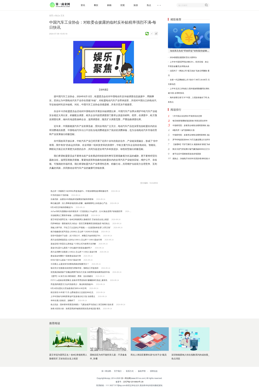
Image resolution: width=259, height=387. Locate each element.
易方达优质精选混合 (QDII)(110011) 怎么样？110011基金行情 (76, 240)
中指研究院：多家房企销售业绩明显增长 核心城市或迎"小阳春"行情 (201, 125)
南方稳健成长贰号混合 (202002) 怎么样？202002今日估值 (74, 232)
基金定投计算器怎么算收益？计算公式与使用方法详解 (73, 244)
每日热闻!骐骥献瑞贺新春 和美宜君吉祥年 (190, 120)
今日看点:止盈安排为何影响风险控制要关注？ (70, 264)
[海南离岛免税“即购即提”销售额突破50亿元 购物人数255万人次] (189, 35)
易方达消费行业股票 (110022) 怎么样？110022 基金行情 (74, 252)
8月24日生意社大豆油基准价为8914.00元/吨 (69, 288)
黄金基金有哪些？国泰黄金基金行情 (66, 256)
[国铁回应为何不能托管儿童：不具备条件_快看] (109, 339)
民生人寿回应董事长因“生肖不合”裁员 (149, 354)
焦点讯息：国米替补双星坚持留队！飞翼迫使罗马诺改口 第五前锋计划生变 (82, 305)
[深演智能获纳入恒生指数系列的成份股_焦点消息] (190, 339)
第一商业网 (126, 378)
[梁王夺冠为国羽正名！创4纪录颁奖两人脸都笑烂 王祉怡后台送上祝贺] (68, 339)
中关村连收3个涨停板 (60, 195)
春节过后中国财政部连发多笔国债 (187, 153)
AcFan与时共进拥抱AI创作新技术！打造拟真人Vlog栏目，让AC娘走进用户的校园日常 (86, 211)
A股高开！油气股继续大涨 (184, 130)
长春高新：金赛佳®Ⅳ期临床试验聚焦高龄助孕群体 (72, 199)
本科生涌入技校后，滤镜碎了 (63, 300)
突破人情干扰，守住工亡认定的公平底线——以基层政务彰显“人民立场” (81, 228)
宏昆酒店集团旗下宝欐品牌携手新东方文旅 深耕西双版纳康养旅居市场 (80, 272)
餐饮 (96, 5)
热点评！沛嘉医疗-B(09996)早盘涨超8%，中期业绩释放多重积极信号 (79, 191)
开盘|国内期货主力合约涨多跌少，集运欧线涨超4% (72, 284)
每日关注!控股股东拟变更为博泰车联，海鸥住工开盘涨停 (74, 268)
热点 (149, 5)
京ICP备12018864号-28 (133, 381)
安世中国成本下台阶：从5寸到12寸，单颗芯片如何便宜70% (75, 236)
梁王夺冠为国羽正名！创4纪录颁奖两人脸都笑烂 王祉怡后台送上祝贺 (80, 219)
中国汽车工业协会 (73, 174)
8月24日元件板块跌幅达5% (62, 207)
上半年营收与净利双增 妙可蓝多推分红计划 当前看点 (73, 296)
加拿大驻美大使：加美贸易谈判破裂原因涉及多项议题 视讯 (75, 309)
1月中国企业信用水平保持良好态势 (187, 116)
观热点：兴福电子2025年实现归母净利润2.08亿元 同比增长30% (199, 158)
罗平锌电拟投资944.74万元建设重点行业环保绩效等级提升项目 (199, 139)
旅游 (136, 5)
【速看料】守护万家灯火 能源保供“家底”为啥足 (192, 144)
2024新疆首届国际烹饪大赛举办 (183, 57)
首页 (51, 15)
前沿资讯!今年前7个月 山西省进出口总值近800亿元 (72, 292)
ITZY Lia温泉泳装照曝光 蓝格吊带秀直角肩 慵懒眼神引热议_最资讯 (79, 280)
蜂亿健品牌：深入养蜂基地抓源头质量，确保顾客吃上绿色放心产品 (79, 203)
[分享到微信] (147, 33)
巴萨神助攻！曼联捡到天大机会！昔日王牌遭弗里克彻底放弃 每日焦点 (80, 224)
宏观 (122, 5)
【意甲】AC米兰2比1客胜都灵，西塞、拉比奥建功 (72, 276)
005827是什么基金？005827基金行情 (66, 260)
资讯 (83, 5)
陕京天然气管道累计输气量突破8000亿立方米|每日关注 (196, 149)
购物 (109, 5)
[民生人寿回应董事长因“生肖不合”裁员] (150, 339)
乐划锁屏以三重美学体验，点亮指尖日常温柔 (69, 215)
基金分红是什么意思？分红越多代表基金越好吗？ (71, 248)
